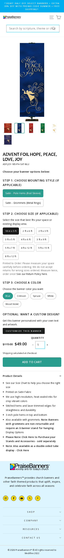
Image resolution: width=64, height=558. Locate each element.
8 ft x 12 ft (10, 256)
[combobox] (32, 28)
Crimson (21, 295)
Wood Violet (12, 304)
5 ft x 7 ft (10, 247)
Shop (31, 511)
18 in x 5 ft (11, 230)
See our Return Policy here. (32, 274)
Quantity (37, 337)
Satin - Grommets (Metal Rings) (23, 202)
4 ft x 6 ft (26, 239)
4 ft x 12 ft (26, 247)
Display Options (15, 432)
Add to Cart (32, 362)
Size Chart (21, 383)
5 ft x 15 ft (43, 247)
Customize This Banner (24, 331)
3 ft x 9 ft (41, 239)
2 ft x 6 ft (27, 230)
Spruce (37, 295)
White (50, 295)
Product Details (12, 376)
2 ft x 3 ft (43, 230)
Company (31, 520)
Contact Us (31, 537)
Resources (31, 529)
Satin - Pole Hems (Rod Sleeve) (23, 193)
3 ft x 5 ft (10, 239)
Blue (7, 295)
